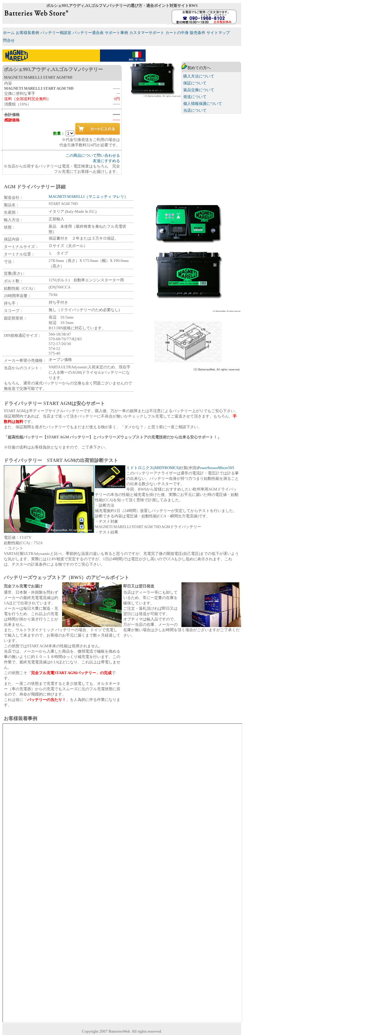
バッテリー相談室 (55, 32)
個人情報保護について (202, 103)
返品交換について (198, 90)
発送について (195, 96)
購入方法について (198, 76)
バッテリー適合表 (88, 32)
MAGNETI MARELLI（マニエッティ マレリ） (88, 196)
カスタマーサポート (146, 32)
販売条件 (197, 32)
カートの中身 (177, 32)
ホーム (9, 32)
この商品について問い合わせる (93, 155)
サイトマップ (218, 32)
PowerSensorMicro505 (216, 467)
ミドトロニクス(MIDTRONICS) (153, 467)
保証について (195, 83)
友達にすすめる (106, 161)
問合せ (9, 40)
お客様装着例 (27, 32)
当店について (195, 110)
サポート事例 (116, 32)
